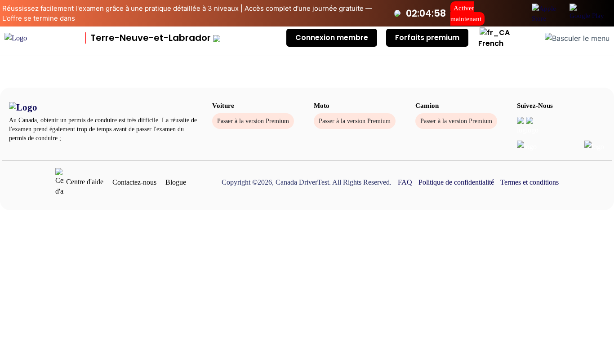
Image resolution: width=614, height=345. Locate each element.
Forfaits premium (427, 37)
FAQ (405, 182)
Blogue (175, 182)
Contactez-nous (134, 182)
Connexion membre (331, 37)
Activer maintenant (465, 13)
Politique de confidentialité (456, 182)
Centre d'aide (83, 182)
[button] (155, 37)
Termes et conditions (529, 182)
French (490, 43)
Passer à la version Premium (253, 121)
